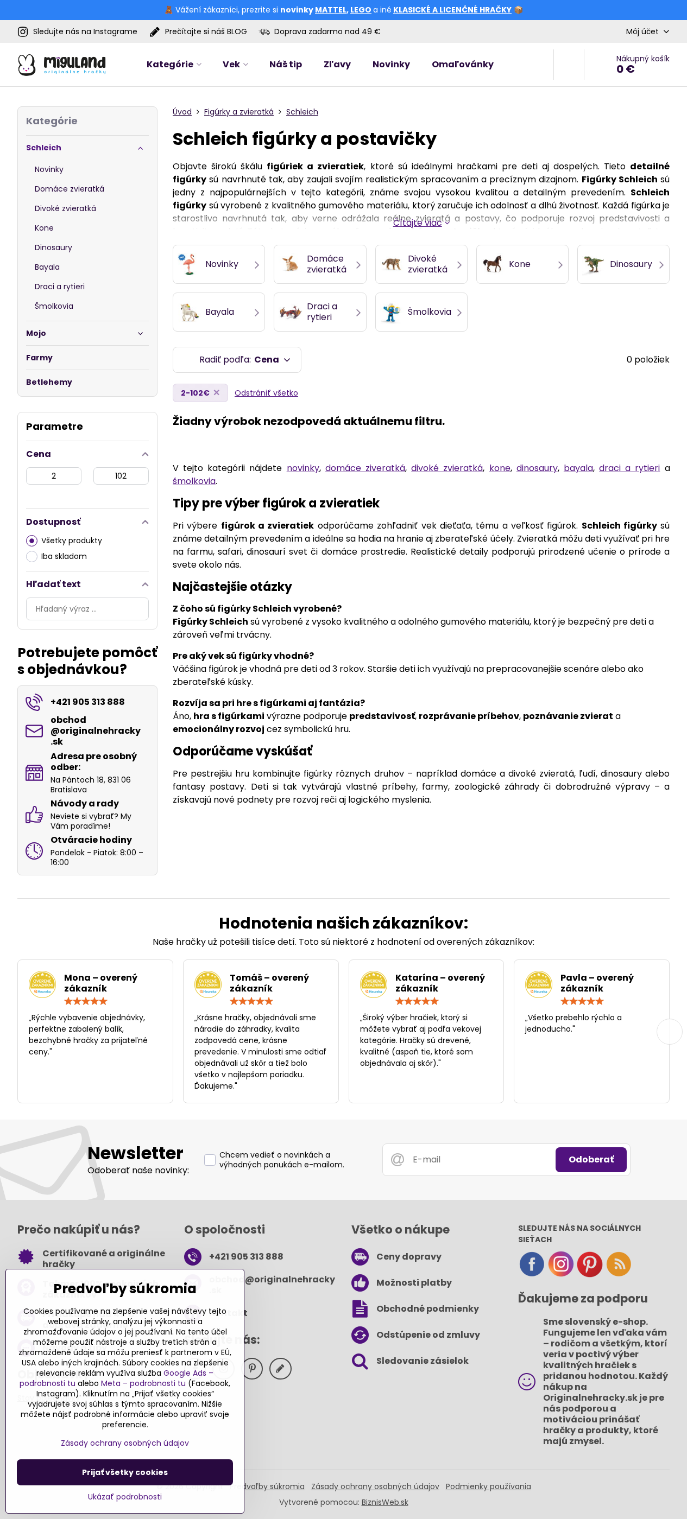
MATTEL (330, 9)
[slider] (86, 1001)
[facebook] (531, 1274)
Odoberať (591, 1159)
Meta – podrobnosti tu (143, 1383)
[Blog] (618, 1274)
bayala (578, 468)
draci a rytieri (629, 468)
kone (499, 468)
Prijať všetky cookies (125, 1472)
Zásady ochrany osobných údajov (375, 1486)
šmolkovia (194, 481)
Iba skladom (64, 556)
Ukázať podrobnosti (125, 1497)
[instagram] (561, 1274)
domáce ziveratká (365, 468)
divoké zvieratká (447, 468)
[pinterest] (590, 1274)
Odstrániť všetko (266, 392)
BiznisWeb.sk (385, 1502)
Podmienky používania (488, 1486)
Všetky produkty (71, 540)
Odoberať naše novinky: (138, 1170)
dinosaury (537, 468)
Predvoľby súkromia (267, 1486)
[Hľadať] (569, 64)
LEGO (360, 9)
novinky (303, 468)
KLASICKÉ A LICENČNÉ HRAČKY (452, 9)
